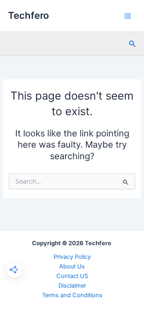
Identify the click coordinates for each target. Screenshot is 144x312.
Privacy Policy (72, 256)
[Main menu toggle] (127, 16)
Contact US (72, 276)
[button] (132, 44)
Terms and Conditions (72, 295)
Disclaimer (72, 285)
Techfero (28, 15)
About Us (72, 266)
